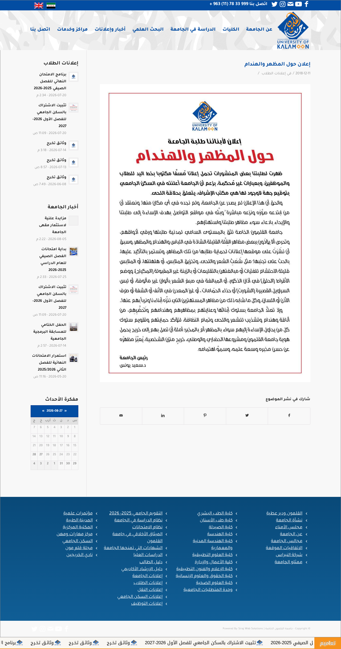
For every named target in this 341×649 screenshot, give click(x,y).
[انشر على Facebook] (289, 416)
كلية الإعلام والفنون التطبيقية (204, 569)
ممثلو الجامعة (288, 562)
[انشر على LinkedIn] (163, 416)
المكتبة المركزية (78, 527)
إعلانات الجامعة (147, 576)
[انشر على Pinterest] (205, 416)
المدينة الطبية (79, 520)
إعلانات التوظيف (147, 604)
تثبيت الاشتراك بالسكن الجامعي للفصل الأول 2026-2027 (249, 642)
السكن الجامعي (77, 541)
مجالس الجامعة (286, 541)
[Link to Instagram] (282, 4)
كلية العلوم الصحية (214, 583)
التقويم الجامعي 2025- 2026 (136, 513)
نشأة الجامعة (289, 520)
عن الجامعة (291, 534)
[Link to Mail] (290, 4)
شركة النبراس (289, 555)
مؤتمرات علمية (78, 513)
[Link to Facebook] (306, 4)
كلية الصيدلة (221, 527)
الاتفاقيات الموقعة (284, 548)
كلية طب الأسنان (216, 520)
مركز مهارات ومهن (74, 534)
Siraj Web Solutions (250, 628)
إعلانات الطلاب (274, 74)
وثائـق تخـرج (167, 642)
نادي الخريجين (79, 555)
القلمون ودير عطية (284, 513)
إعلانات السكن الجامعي (140, 597)
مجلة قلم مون (79, 548)
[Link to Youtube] (298, 4)
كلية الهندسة (220, 534)
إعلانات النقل (150, 590)
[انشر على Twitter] (247, 416)
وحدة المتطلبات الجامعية (208, 590)
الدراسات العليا (148, 555)
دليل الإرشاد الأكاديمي (142, 569)
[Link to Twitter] (274, 4)
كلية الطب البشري (215, 513)
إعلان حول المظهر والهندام (277, 64)
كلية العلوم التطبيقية (212, 555)
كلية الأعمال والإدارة (214, 562)
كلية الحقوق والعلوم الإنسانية (204, 576)
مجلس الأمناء (288, 527)
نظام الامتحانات (147, 527)
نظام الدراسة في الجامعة (138, 520)
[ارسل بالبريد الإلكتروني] (121, 416)
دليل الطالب (151, 562)
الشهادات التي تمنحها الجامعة (133, 548)
